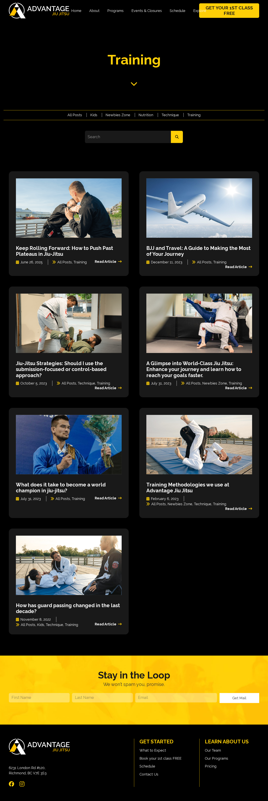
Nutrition (146, 115)
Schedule (147, 766)
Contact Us (148, 774)
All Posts (74, 115)
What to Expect (152, 750)
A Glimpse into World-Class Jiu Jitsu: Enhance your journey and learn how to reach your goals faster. (193, 369)
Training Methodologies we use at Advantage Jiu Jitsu (187, 487)
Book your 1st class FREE (160, 758)
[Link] (134, 84)
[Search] (177, 137)
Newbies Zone (118, 115)
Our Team (213, 750)
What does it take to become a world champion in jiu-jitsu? (61, 487)
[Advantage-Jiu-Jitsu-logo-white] (39, 10)
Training (194, 115)
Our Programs (216, 758)
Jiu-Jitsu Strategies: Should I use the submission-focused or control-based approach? (61, 369)
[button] (102, 10)
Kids (93, 115)
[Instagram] (22, 784)
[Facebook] (11, 784)
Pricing (210, 766)
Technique (170, 115)
